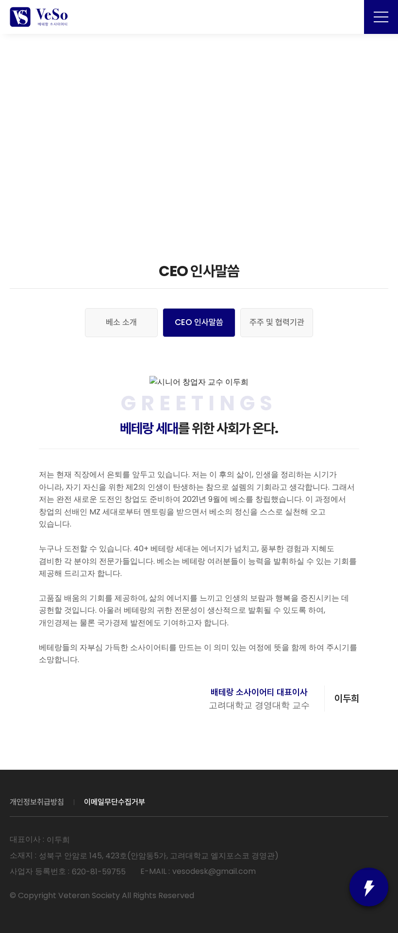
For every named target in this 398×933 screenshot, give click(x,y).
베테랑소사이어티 (39, 16)
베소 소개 (121, 322)
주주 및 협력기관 (276, 322)
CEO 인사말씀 (199, 322)
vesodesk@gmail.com (214, 871)
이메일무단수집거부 (114, 802)
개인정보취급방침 (37, 802)
